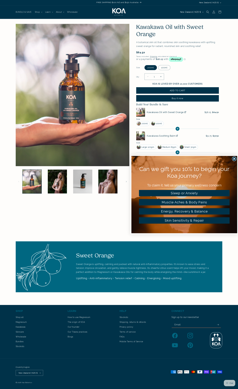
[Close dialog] (234, 158)
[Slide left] (19, 182)
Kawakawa (20, 327)
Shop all (20, 317)
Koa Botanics (27, 382)
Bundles (20, 341)
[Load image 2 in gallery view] (57, 182)
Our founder (73, 327)
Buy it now (177, 98)
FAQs (122, 337)
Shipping (153, 56)
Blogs (70, 337)
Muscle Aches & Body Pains (184, 202)
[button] (38, 12)
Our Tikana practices (77, 332)
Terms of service (128, 332)
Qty (137, 77)
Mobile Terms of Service (131, 341)
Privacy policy (126, 327)
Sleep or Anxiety (184, 193)
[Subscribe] (218, 325)
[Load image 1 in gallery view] (32, 182)
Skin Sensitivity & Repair (184, 220)
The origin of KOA (76, 322)
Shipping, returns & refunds (133, 322)
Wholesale (21, 337)
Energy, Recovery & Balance (184, 211)
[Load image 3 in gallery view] (82, 182)
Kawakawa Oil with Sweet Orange (165, 112)
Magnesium (21, 322)
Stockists (20, 346)
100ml (164, 68)
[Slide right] (126, 182)
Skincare (20, 332)
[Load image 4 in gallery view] (107, 182)
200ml (150, 68)
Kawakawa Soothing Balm (161, 136)
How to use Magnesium (79, 317)
